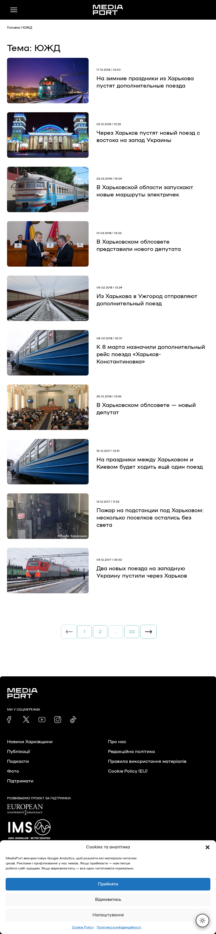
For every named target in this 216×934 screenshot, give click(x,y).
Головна (13, 27)
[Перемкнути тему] (202, 920)
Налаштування (108, 915)
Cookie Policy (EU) (127, 771)
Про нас (117, 742)
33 (132, 631)
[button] (207, 847)
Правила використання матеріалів (147, 761)
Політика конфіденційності (119, 927)
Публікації (18, 751)
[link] (10, 719)
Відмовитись (108, 900)
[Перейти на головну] (108, 9)
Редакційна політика (131, 751)
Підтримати (20, 781)
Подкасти (18, 761)
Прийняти (108, 884)
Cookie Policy (83, 927)
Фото (13, 771)
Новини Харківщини (30, 742)
